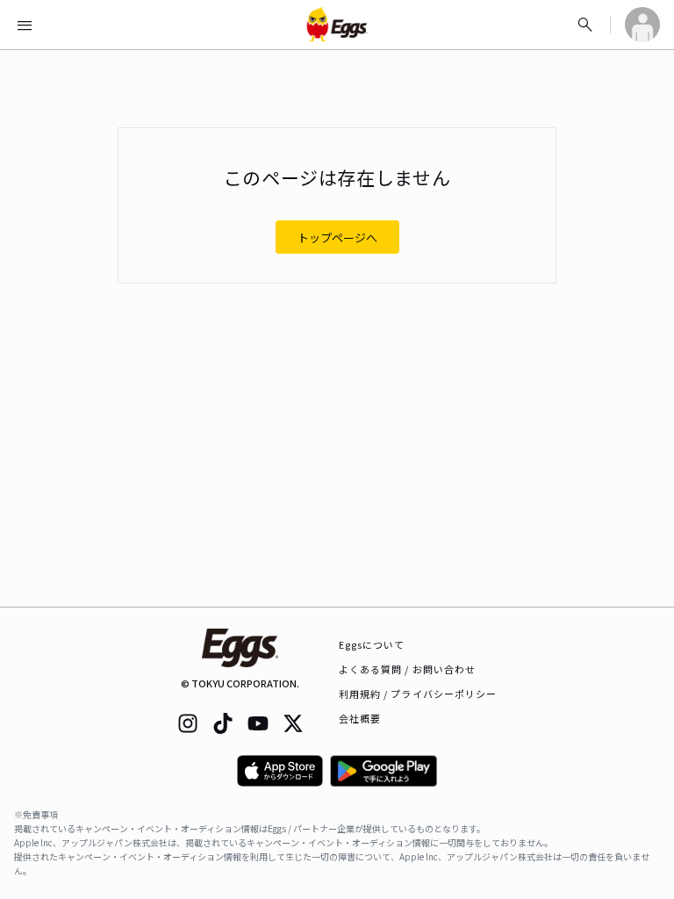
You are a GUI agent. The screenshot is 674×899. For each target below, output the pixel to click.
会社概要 (360, 718)
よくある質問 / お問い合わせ (408, 669)
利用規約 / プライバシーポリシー (418, 694)
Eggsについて (372, 644)
